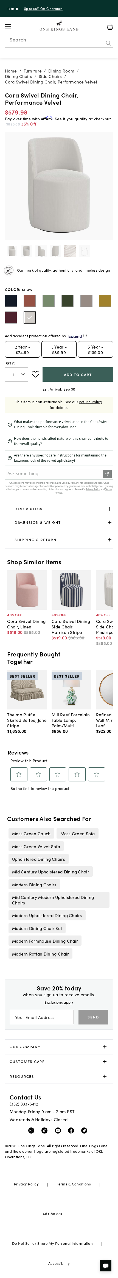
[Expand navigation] (12, 26)
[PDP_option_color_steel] (86, 301)
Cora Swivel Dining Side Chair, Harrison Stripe (71, 626)
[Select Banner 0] (9, 9)
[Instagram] (32, 1130)
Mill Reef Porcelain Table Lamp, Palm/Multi (71, 719)
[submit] (108, 43)
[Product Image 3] (55, 251)
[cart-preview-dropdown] (110, 27)
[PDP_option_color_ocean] (11, 301)
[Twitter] (85, 1130)
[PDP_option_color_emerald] (67, 301)
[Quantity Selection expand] (23, 374)
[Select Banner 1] (12, 9)
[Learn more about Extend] (85, 335)
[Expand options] (109, 509)
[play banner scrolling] (17, 9)
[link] (59, 509)
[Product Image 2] (41, 251)
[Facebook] (72, 1130)
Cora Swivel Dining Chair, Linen (26, 624)
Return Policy (90, 401)
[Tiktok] (45, 1130)
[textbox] (17, 374)
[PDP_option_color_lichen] (49, 301)
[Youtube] (59, 1130)
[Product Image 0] (12, 251)
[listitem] (31, 833)
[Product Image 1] (27, 251)
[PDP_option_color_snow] (30, 317)
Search (18, 39)
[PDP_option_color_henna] (30, 301)
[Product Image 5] (84, 251)
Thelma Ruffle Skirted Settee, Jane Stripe (27, 719)
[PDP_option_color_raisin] (11, 317)
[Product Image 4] (70, 251)
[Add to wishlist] (35, 374)
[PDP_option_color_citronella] (105, 301)
